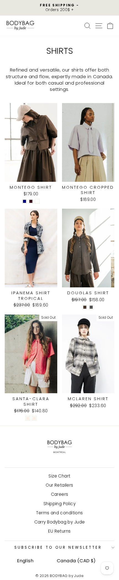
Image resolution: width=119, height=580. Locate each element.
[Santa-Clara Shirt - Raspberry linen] (34, 418)
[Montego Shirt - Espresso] (37, 201)
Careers (59, 494)
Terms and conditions (59, 513)
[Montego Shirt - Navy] (24, 201)
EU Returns (59, 531)
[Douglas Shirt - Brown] (85, 307)
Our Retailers (59, 485)
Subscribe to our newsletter (58, 547)
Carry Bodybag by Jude (59, 522)
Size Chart (59, 476)
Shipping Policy (59, 504)
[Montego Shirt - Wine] (31, 201)
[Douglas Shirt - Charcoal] (91, 307)
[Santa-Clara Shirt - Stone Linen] (28, 418)
